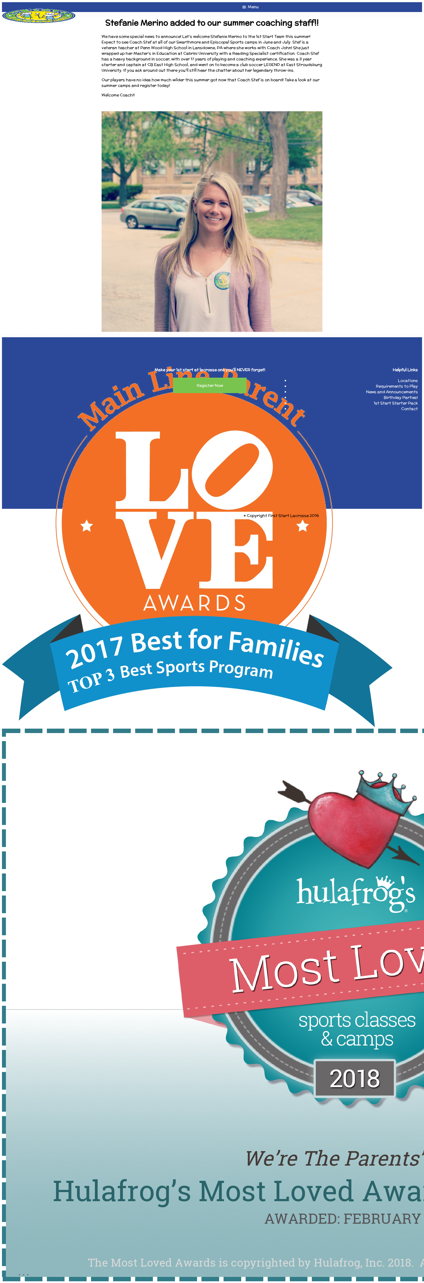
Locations (408, 380)
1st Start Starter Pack (396, 403)
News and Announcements (392, 392)
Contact (409, 408)
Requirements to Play (397, 386)
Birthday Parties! (401, 397)
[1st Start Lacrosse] (39, 11)
